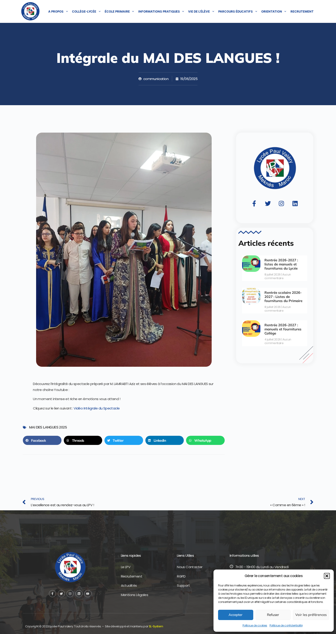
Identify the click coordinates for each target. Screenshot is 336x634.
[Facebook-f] (254, 203)
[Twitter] (268, 203)
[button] (327, 576)
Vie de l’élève (199, 11)
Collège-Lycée (84, 11)
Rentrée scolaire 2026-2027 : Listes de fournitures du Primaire (283, 296)
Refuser (273, 615)
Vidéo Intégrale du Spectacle (97, 408)
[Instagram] (281, 203)
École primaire (117, 11)
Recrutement (302, 11)
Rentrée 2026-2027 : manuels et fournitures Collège (282, 329)
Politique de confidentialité (285, 625)
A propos (56, 11)
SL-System (156, 626)
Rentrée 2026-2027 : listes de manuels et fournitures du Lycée (281, 264)
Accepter (236, 615)
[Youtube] (87, 593)
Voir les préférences (311, 615)
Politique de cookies (255, 625)
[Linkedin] (295, 203)
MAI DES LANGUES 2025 (48, 427)
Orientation (271, 11)
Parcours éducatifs (235, 11)
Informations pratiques (159, 11)
